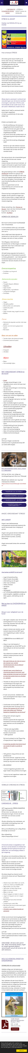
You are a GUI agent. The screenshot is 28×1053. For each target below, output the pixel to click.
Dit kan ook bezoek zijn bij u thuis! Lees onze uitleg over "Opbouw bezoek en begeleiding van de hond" (14, 710)
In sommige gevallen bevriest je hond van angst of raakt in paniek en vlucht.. (14, 746)
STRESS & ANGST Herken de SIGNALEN (20, 11)
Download (15, 1029)
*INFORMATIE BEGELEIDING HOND (10, 11)
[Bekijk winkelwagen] (26, 2)
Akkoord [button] (21, 1050)
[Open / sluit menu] (1, 2)
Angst (5, 380)
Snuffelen (9, 212)
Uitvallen (7, 346)
